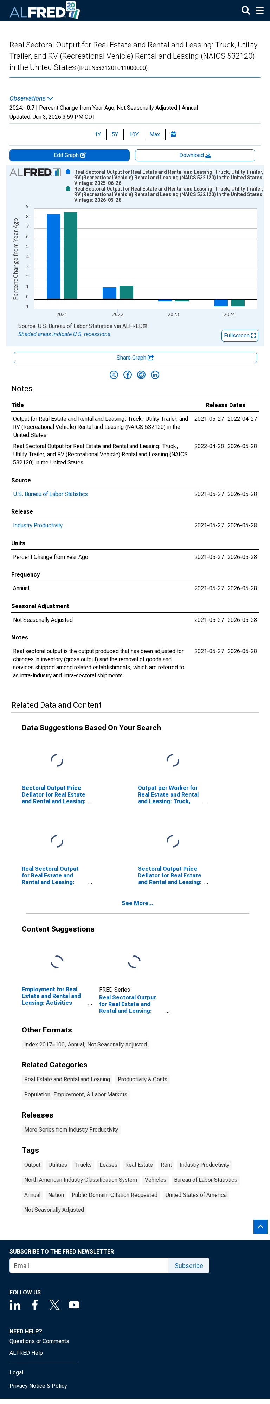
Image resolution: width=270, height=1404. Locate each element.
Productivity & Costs (142, 1079)
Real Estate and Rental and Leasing (67, 1079)
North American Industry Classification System (80, 1180)
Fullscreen (237, 335)
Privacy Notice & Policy (38, 1386)
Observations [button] (28, 98)
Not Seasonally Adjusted (54, 1209)
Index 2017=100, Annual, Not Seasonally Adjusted (85, 1044)
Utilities (57, 1164)
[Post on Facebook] (127, 375)
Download (192, 155)
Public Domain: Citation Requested (115, 1195)
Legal (16, 1372)
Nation (56, 1195)
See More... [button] (138, 903)
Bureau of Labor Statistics (205, 1180)
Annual (32, 1195)
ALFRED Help (26, 1353)
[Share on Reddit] (141, 375)
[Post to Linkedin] (155, 375)
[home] (45, 10)
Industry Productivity (38, 525)
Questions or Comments (39, 1341)
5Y (115, 134)
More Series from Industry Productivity (71, 1129)
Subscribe (189, 1265)
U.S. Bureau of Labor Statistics (50, 494)
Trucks (83, 1164)
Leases (108, 1164)
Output (32, 1164)
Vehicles (155, 1180)
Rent (166, 1164)
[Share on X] (114, 375)
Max (154, 134)
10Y (134, 134)
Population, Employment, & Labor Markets (75, 1094)
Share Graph (132, 357)
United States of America (196, 1195)
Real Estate (139, 1164)
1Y (98, 134)
